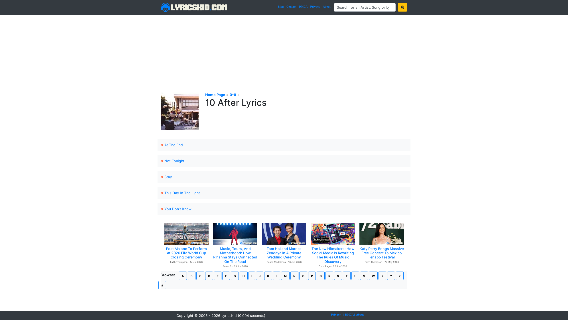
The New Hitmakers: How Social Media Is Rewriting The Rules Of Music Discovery (333, 255)
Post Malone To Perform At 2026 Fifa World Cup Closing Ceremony (186, 252)
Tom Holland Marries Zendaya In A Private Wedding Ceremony (284, 252)
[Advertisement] (284, 48)
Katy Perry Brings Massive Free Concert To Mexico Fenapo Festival (382, 252)
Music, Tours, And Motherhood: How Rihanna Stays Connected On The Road (235, 255)
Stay (168, 177)
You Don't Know (177, 209)
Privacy (315, 6)
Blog (281, 6)
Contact (291, 6)
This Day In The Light (182, 193)
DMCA (303, 6)
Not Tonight (174, 161)
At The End (173, 145)
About (326, 6)
